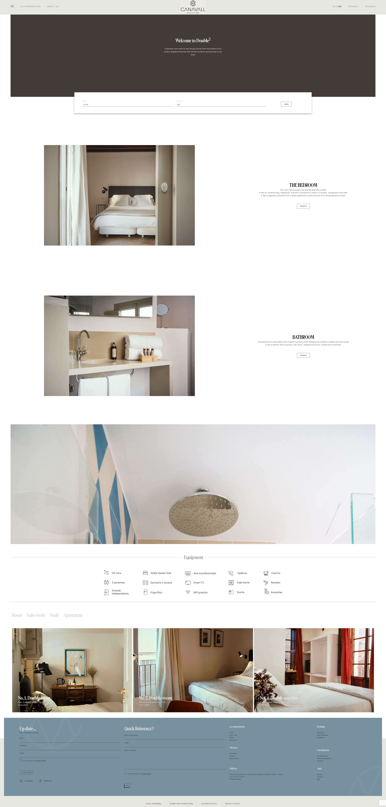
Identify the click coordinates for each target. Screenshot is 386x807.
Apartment (73, 615)
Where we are (234, 758)
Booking (321, 726)
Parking (319, 774)
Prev (10, 484)
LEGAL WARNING (153, 803)
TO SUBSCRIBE (26, 772)
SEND (128, 785)
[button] (12, 6)
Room (17, 615)
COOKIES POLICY (209, 803)
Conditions (320, 737)
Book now (320, 732)
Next (376, 484)
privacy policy (41, 760)
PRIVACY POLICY (232, 803)
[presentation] (365, 614)
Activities (320, 761)
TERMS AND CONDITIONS (181, 803)
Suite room (35, 615)
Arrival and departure (324, 758)
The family (233, 753)
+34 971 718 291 (238, 777)
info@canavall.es (235, 779)
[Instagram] (26, 781)
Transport (320, 777)
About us (233, 747)
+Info (319, 768)
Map (318, 779)
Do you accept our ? (34, 760)
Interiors (232, 756)
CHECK (286, 104)
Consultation (323, 750)
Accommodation (237, 726)
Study (54, 615)
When (84, 101)
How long (179, 101)
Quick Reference (322, 735)
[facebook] (45, 781)
